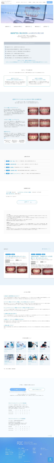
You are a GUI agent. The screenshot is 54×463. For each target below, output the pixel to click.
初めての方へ (18, 2)
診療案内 (30, 2)
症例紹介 (34, 2)
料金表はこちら (27, 202)
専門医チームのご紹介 (9, 452)
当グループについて (24, 2)
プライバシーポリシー (45, 449)
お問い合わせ (43, 448)
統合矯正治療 (21, 454)
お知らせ (40, 2)
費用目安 (37, 26)
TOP (4, 368)
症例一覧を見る (44, 248)
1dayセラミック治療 (22, 452)
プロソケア (20, 458)
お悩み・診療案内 (8, 368)
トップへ (49, 435)
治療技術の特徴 (17, 26)
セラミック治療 (21, 453)
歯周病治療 (20, 456)
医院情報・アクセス (9, 454)
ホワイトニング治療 (21, 455)
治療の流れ (27, 26)
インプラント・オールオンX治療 (23, 449)
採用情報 (44, 2)
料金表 (37, 2)
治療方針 (7, 26)
